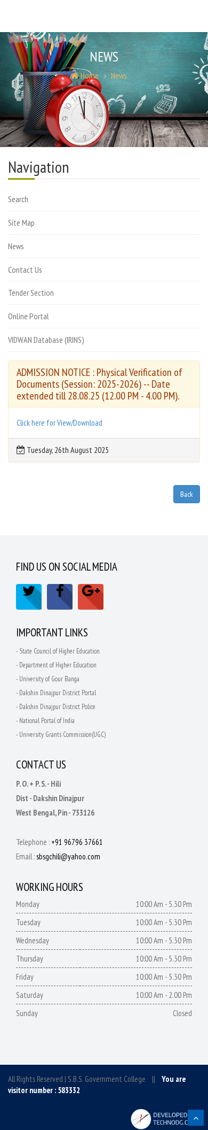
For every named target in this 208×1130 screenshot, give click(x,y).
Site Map (21, 222)
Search (18, 199)
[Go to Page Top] (196, 1118)
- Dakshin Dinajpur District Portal (56, 692)
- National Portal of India (45, 720)
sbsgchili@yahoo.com (68, 856)
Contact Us (25, 269)
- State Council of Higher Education (58, 651)
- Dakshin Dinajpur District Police (55, 706)
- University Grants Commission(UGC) (61, 734)
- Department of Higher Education (56, 665)
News (119, 75)
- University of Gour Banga (47, 678)
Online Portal (28, 316)
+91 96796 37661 (77, 842)
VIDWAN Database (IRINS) (46, 339)
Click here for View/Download (59, 423)
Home (89, 75)
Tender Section (31, 292)
